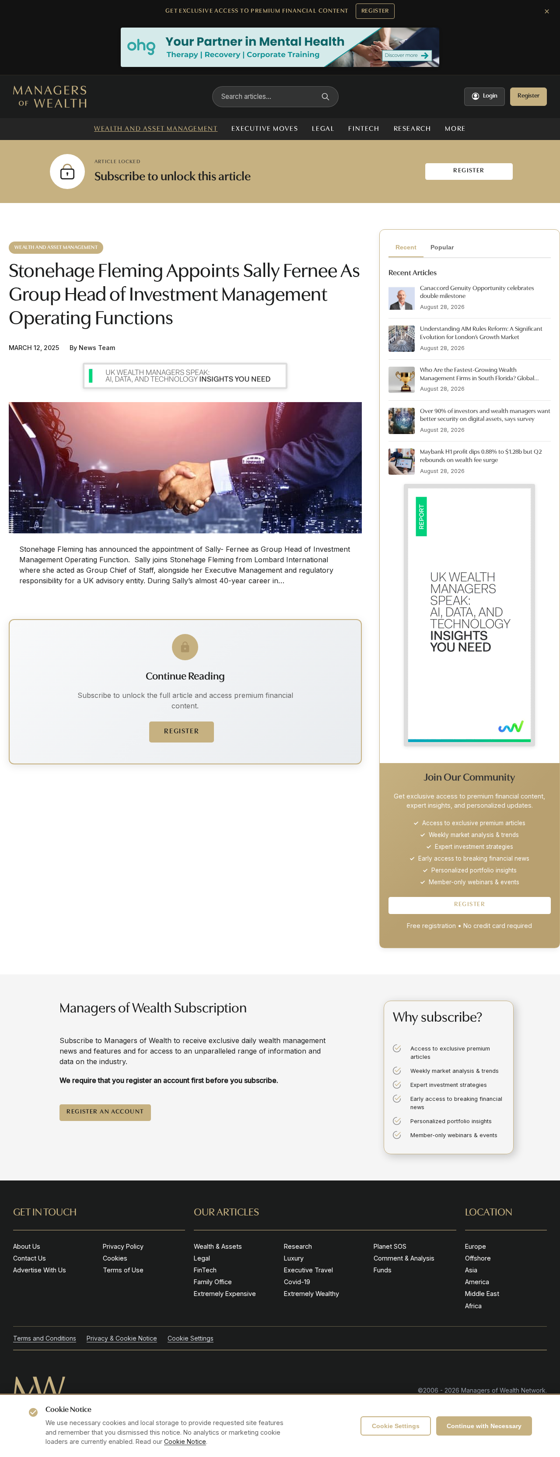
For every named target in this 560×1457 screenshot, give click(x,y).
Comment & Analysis (404, 1258)
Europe (475, 1246)
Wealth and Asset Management (155, 129)
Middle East (482, 1293)
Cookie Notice (185, 1441)
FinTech (363, 129)
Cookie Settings (396, 1425)
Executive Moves (264, 129)
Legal (323, 129)
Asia (471, 1270)
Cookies (115, 1258)
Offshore (478, 1258)
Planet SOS (390, 1246)
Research (412, 129)
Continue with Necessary (484, 1425)
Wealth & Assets (218, 1246)
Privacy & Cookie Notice (122, 1338)
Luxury (294, 1258)
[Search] (325, 97)
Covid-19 (297, 1281)
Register (375, 11)
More (455, 129)
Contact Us (29, 1258)
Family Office (213, 1281)
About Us (26, 1246)
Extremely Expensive (225, 1293)
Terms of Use (123, 1270)
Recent (406, 247)
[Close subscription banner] (547, 11)
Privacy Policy (123, 1246)
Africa (473, 1306)
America (477, 1281)
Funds (383, 1270)
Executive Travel (308, 1270)
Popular (442, 247)
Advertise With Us (39, 1270)
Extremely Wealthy (311, 1293)
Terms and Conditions (44, 1338)
